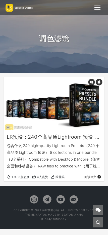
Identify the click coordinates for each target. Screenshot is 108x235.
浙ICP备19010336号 (54, 219)
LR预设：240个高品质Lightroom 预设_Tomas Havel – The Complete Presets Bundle (54, 137)
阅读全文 (90, 177)
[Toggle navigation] (97, 7)
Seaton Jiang (72, 214)
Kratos (41, 214)
